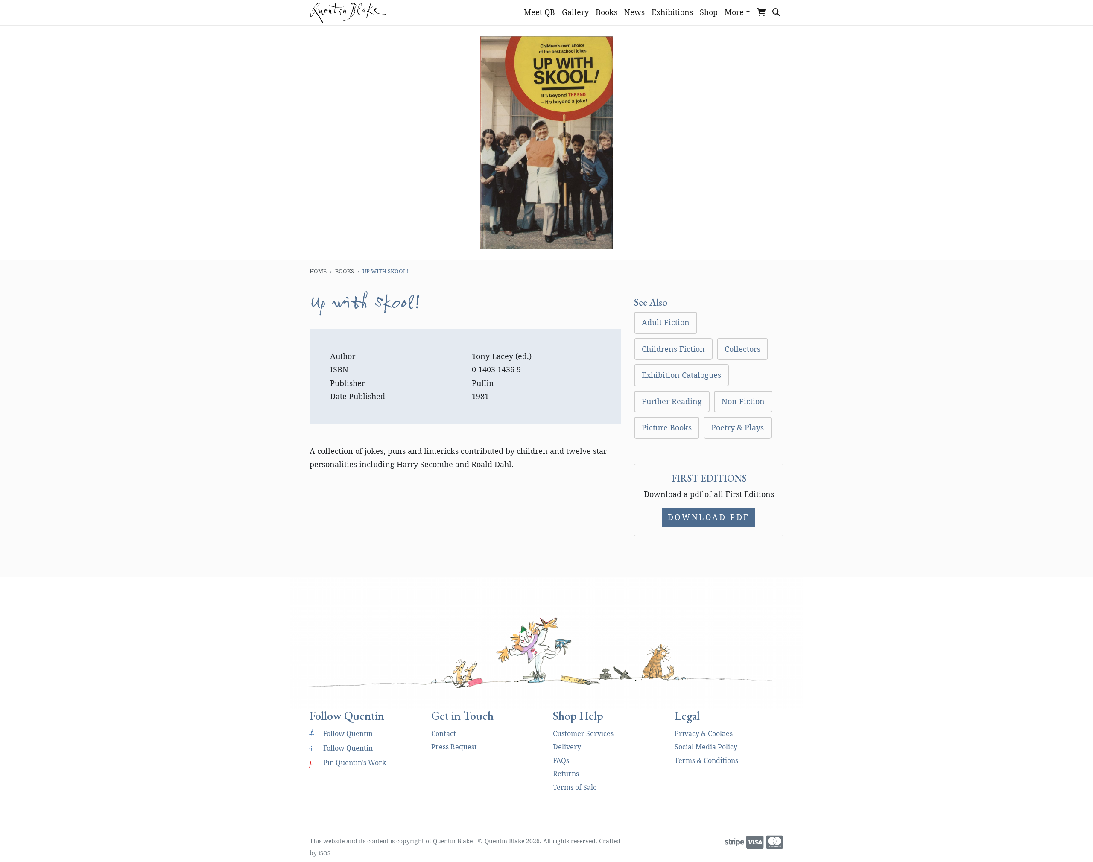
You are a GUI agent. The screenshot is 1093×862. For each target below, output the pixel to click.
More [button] (734, 12)
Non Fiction (743, 401)
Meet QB (539, 12)
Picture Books (667, 427)
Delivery (567, 746)
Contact (443, 733)
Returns (566, 773)
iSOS (324, 853)
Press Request (454, 746)
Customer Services (583, 733)
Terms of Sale (575, 787)
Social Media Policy (706, 746)
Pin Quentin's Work (348, 762)
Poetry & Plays (737, 427)
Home (318, 271)
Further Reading (672, 401)
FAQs (561, 760)
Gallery (575, 12)
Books (606, 12)
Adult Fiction (666, 322)
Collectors (742, 349)
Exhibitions (672, 12)
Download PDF (709, 517)
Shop (709, 12)
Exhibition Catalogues (681, 375)
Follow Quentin (341, 733)
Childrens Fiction (673, 349)
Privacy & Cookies (704, 733)
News (634, 12)
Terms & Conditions (706, 760)
